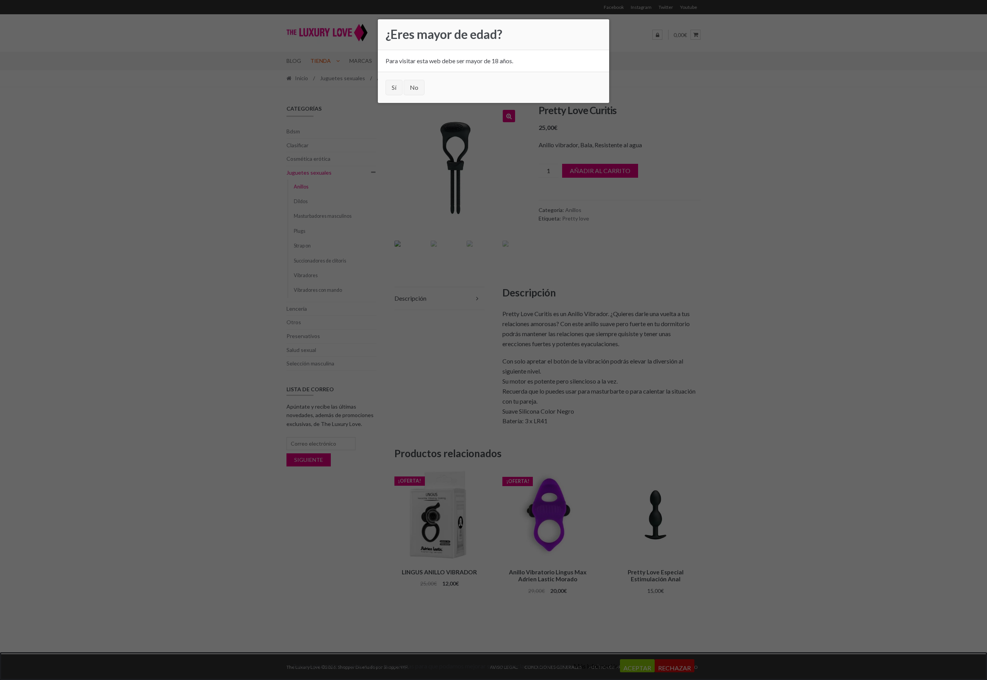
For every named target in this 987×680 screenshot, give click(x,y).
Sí (394, 87)
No (414, 87)
